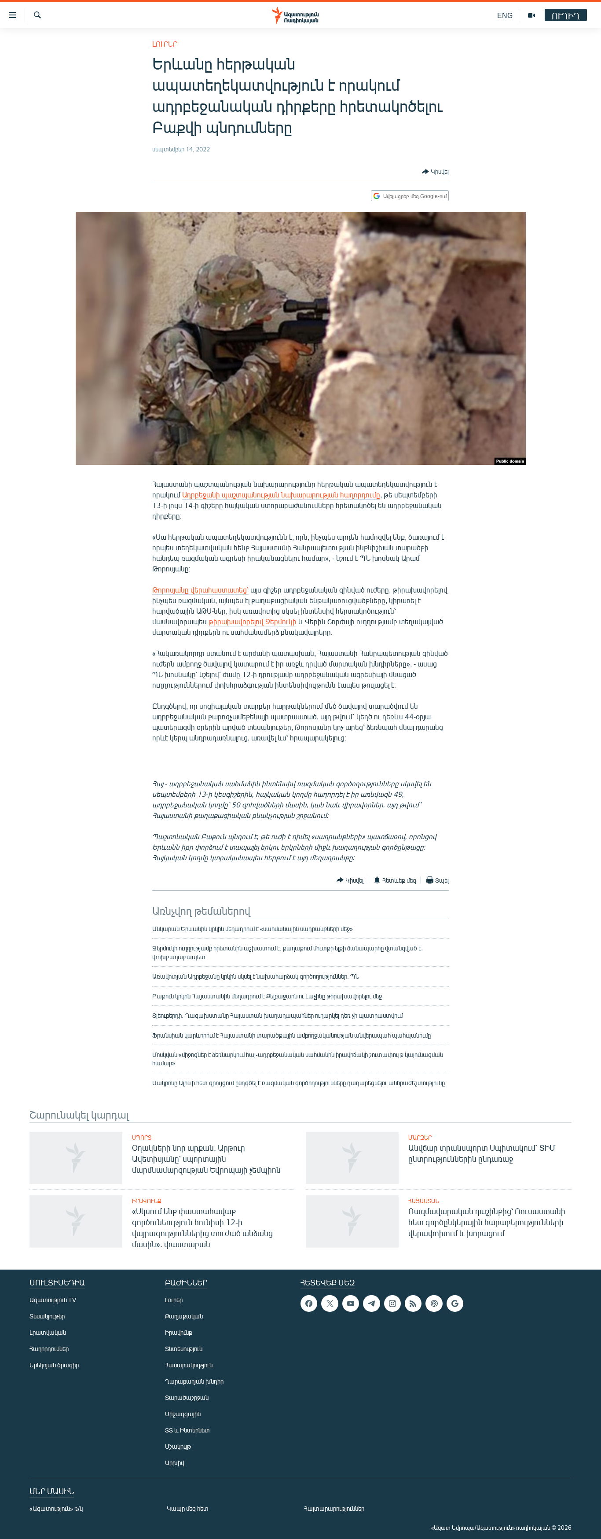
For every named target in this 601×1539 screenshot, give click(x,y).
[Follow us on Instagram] (392, 1303)
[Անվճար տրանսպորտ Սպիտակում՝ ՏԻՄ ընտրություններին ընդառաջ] (352, 1158)
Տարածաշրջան (187, 1397)
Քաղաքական (184, 1316)
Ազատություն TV (52, 1299)
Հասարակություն (189, 1365)
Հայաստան (423, 1200)
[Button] (435, 171)
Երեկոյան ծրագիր (54, 1365)
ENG (505, 15)
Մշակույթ (178, 1446)
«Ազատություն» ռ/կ (56, 1508)
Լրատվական (47, 1332)
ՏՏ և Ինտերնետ (187, 1430)
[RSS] (413, 1303)
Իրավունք (146, 1200)
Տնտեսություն (183, 1348)
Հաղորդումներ (49, 1348)
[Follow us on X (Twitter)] (329, 1303)
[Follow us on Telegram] (371, 1303)
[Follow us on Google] (455, 1303)
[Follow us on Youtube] (350, 1303)
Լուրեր (164, 44)
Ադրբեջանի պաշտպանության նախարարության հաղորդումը (281, 494)
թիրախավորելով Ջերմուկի (253, 621)
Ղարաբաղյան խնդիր (194, 1381)
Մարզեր (420, 1137)
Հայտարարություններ (334, 1508)
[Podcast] (433, 1303)
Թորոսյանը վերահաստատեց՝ (200, 589)
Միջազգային (183, 1414)
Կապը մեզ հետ (188, 1508)
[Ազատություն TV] (531, 15)
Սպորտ (141, 1137)
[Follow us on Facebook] (308, 1303)
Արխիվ (174, 1462)
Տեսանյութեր (47, 1316)
